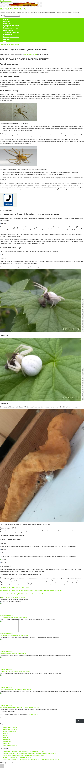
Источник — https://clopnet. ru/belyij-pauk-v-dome (14, 587)
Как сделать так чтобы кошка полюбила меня (14, 635)
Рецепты (6, 21)
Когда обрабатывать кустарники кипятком (13, 653)
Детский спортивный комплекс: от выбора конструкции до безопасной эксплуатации (29, 753)
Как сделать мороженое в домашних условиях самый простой (19, 707)
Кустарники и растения (11, 26)
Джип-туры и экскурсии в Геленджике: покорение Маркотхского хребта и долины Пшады (31, 759)
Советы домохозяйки (11, 37)
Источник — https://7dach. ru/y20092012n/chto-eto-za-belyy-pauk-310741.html (23, 594)
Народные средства (10, 28)
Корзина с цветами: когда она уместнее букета (17, 757)
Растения (6, 39)
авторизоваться (33, 714)
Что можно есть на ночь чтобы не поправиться (14, 617)
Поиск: (2, 15)
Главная (6, 19)
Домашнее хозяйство (11, 32)
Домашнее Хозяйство (13, 8)
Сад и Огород (8, 30)
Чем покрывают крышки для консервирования (15, 671)
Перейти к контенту (6, 1)
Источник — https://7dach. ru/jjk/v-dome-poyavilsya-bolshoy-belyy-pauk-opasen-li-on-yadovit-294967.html (31, 590)
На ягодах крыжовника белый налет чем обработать (16, 689)
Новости (6, 41)
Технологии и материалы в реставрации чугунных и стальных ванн (23, 751)
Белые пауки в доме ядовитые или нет (13, 597)
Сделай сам (7, 35)
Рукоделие (7, 23)
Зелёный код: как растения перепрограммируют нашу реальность (23, 755)
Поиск (2, 718)
